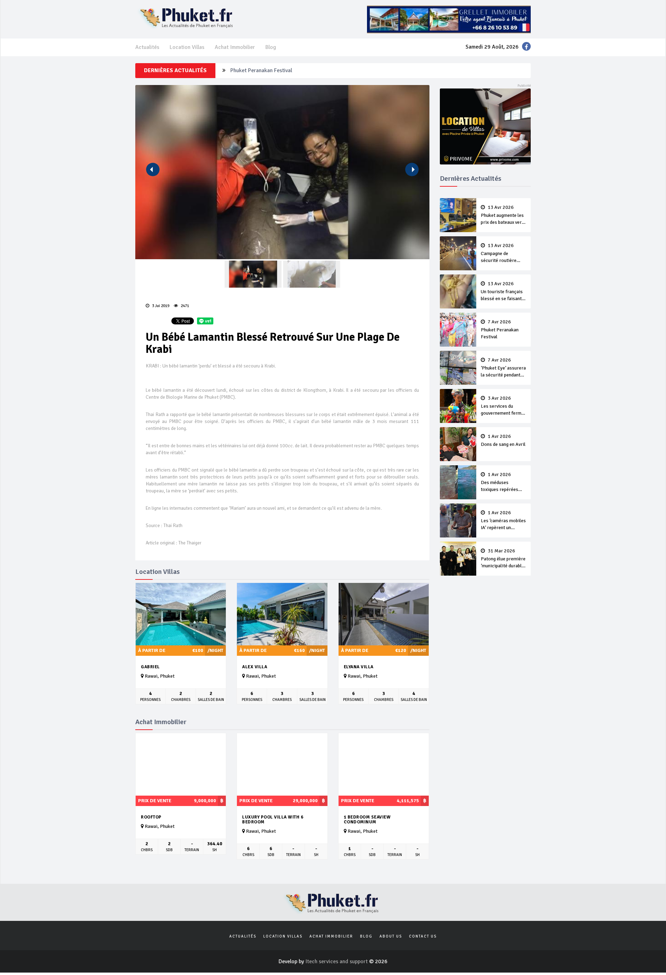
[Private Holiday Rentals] (485, 125)
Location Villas (187, 47)
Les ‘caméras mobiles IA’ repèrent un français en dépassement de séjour (503, 521)
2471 (184, 305)
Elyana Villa (359, 666)
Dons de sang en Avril (503, 441)
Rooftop (151, 817)
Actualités (147, 47)
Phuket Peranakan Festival (261, 70)
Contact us (423, 936)
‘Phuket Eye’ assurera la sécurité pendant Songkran (503, 368)
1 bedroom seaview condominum (367, 820)
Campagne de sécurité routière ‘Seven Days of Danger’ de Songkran (502, 253)
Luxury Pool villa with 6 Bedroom (272, 820)
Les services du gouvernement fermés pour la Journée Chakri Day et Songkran (503, 406)
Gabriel (150, 666)
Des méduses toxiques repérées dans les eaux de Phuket (499, 482)
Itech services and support (337, 961)
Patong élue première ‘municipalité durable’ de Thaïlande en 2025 (503, 559)
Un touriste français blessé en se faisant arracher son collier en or (502, 292)
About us (390, 936)
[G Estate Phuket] (449, 19)
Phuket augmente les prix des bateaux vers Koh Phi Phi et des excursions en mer (502, 215)
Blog (270, 47)
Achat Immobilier (235, 47)
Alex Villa (254, 666)
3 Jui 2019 (160, 305)
